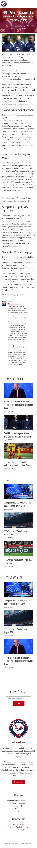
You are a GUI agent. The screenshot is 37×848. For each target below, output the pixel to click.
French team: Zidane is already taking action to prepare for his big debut (18, 405)
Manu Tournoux (14, 304)
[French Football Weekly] (4, 4)
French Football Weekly (16, 843)
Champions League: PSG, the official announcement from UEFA (18, 504)
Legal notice (28, 843)
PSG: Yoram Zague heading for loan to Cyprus (18, 561)
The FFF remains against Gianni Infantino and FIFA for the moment (18, 434)
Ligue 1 (18, 295)
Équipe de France (14, 379)
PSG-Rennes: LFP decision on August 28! (15, 532)
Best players (9, 295)
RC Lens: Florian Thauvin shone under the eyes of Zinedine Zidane (17, 463)
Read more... (18, 782)
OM (23, 295)
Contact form (18, 824)
